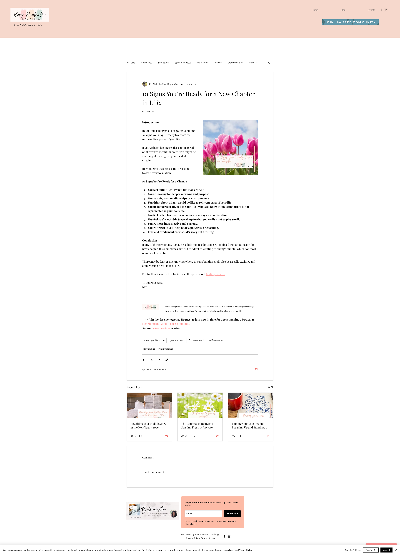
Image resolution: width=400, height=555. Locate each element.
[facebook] (381, 10)
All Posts (131, 62)
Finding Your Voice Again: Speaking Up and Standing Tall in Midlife (248, 425)
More (251, 62)
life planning (203, 62)
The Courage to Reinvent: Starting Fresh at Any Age (197, 425)
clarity (218, 62)
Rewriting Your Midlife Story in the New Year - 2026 (148, 425)
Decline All (371, 550)
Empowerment (196, 340)
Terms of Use (208, 538)
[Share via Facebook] (143, 359)
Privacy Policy (192, 538)
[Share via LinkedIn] (159, 359)
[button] (269, 62)
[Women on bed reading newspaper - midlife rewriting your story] (149, 405)
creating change (165, 348)
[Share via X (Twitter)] (151, 359)
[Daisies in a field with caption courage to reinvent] (200, 405)
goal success (176, 340)
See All (270, 386)
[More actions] (256, 84)
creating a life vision (154, 340)
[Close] (396, 550)
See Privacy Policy (243, 550)
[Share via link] (166, 359)
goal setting (163, 62)
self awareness (216, 340)
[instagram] (386, 10)
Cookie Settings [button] (352, 550)
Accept (386, 550)
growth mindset (183, 62)
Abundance (146, 62)
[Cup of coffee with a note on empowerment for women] (250, 405)
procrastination (235, 62)
